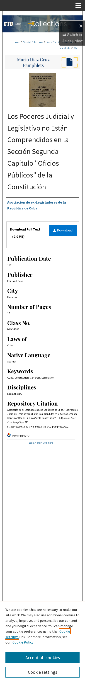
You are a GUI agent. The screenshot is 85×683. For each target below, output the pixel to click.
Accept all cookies (42, 657)
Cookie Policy (22, 642)
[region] (42, 642)
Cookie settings (42, 672)
